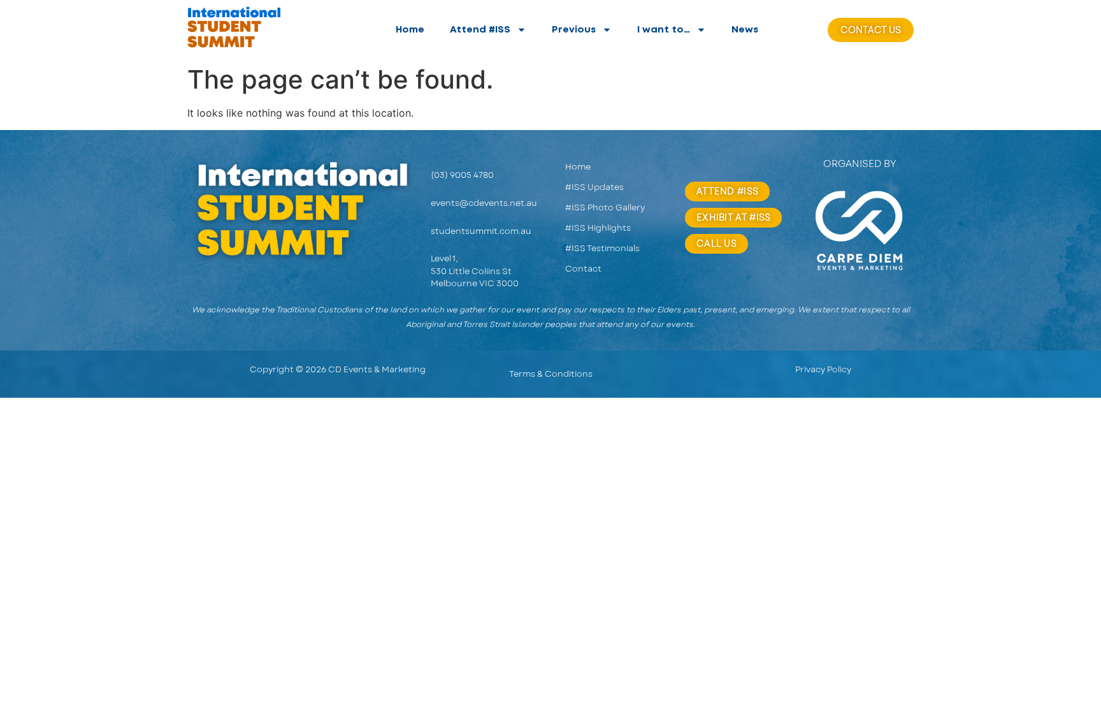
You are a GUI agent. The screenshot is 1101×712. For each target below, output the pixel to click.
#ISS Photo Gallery (605, 207)
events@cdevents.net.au (484, 203)
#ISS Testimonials (602, 248)
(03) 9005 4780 (462, 175)
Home (410, 29)
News (744, 29)
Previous (574, 29)
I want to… (663, 29)
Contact (583, 269)
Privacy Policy (823, 369)
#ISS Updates (594, 187)
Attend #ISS (480, 29)
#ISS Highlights (598, 228)
